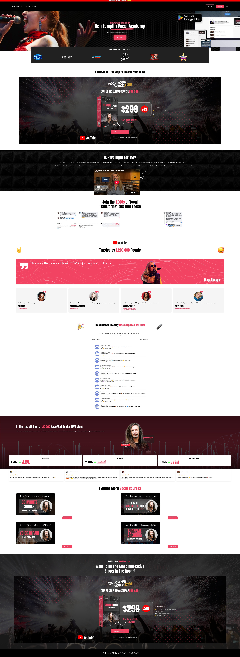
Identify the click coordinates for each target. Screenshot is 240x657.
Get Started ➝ (120, 37)
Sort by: (141, 339)
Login (211, 6)
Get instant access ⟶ (120, 131)
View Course (67, 518)
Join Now (220, 6)
